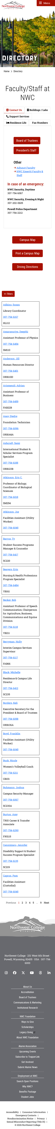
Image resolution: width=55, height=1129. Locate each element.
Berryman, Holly (12, 641)
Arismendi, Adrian (14, 385)
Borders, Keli (10, 702)
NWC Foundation (27, 1016)
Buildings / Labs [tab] (38, 110)
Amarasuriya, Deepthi (15, 331)
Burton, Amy (10, 814)
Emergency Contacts (26, 1115)
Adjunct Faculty (25, 167)
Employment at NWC (27, 1075)
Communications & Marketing (27, 1002)
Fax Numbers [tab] (39, 122)
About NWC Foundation (27, 1037)
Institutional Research (27, 1007)
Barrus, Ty (9, 538)
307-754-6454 (10, 343)
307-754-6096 (10, 428)
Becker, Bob (9, 599)
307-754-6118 (10, 626)
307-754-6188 (10, 462)
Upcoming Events (27, 1051)
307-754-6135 (10, 860)
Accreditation (27, 992)
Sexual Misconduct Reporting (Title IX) (26, 1121)
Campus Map (27, 240)
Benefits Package (27, 1091)
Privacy (41, 1118)
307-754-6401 (10, 370)
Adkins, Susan (11, 304)
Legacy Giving (26, 1032)
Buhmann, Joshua (13, 787)
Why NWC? (27, 1086)
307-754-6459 (10, 401)
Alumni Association (28, 1046)
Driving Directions (27, 267)
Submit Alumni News (27, 1067)
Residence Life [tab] (17, 122)
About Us (27, 986)
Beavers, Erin (10, 569)
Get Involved (27, 1062)
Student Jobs (27, 1096)
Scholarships (28, 1027)
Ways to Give (27, 1021)
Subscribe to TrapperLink (27, 1056)
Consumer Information (34, 1112)
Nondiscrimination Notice (20, 1118)
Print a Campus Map (27, 253)
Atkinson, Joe (11, 511)
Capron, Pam (10, 875)
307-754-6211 (10, 772)
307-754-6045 (10, 527)
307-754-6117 (10, 657)
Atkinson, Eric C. (12, 477)
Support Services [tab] (19, 116)
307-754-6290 (10, 830)
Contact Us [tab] (15, 110)
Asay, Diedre (10, 416)
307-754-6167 (10, 316)
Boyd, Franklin (11, 733)
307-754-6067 (10, 799)
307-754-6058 (10, 718)
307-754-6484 (10, 585)
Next (46, 902)
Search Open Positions (27, 1081)
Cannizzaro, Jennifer (15, 845)
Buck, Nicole (10, 760)
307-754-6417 (10, 554)
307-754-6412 (10, 688)
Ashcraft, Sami (11, 443)
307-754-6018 (10, 497)
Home (6, 71)
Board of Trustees (27, 997)
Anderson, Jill (11, 358)
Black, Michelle (11, 672)
